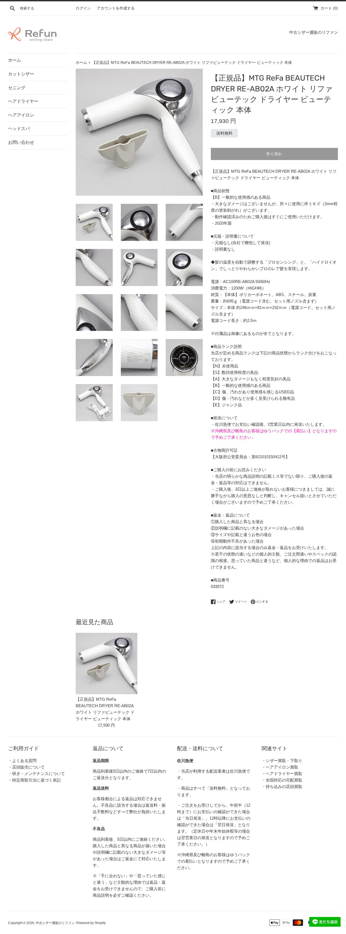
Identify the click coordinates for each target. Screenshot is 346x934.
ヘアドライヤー (23, 101)
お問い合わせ (21, 142)
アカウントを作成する (116, 8)
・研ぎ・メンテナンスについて (36, 773)
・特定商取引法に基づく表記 (34, 780)
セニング (16, 87)
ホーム (14, 60)
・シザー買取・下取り (282, 760)
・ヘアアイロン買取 (280, 767)
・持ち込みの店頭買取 (282, 786)
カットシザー (21, 74)
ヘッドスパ (19, 128)
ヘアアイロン (21, 115)
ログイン (83, 8)
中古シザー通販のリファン (55, 923)
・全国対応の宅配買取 (282, 780)
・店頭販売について (26, 767)
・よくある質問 (22, 760)
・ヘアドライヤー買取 (282, 773)
